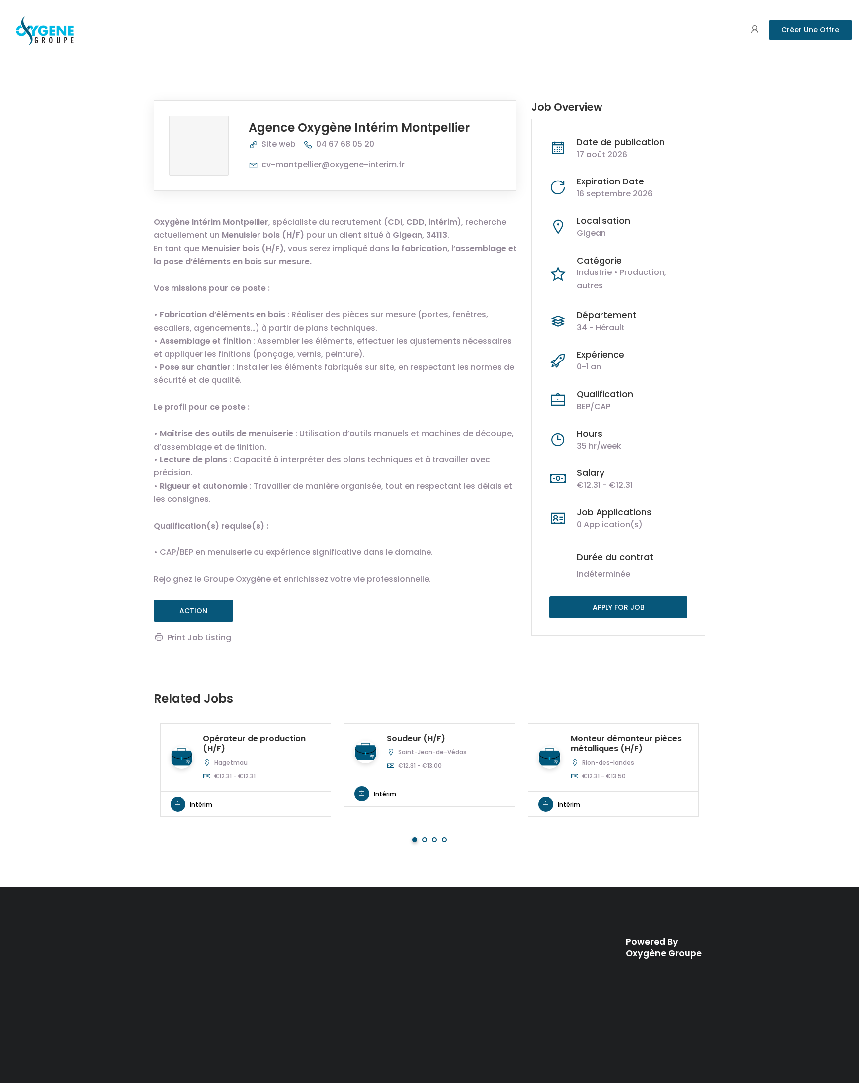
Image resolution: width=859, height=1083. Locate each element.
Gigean (591, 233)
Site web (278, 144)
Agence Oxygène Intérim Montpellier (359, 127)
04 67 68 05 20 (345, 144)
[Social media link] (696, 1050)
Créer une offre (810, 30)
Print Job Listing (199, 637)
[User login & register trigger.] (754, 30)
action (193, 611)
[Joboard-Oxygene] (44, 29)
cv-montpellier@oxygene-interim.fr (333, 164)
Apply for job (619, 607)
